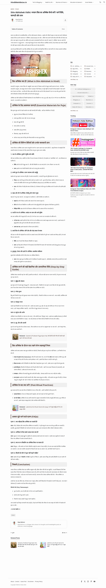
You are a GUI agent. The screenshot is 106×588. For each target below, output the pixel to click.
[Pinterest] (91, 582)
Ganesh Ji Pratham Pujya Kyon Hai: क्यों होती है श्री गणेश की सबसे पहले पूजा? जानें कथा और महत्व (27, 544)
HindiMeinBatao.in (19, 2)
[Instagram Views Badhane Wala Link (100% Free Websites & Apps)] (82, 186)
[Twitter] (85, 582)
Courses (88, 74)
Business (88, 71)
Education (89, 76)
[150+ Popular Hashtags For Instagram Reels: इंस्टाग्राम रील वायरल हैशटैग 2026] (82, 146)
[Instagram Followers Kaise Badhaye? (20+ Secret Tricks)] (82, 126)
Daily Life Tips (76, 76)
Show (63, 29)
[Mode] (100, 2)
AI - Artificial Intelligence (76, 66)
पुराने (13, 533)
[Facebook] (81, 582)
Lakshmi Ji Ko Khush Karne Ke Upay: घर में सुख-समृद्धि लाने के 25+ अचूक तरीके (56, 544)
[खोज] (104, 2)
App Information (76, 68)
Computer (75, 74)
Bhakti (13, 515)
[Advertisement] (39, 561)
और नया (63, 533)
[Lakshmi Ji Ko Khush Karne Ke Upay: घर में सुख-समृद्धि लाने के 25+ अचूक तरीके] (15, 410)
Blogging (75, 71)
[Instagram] (88, 582)
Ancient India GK (90, 66)
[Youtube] (94, 582)
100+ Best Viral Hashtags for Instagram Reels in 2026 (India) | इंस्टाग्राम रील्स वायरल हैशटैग (81, 169)
